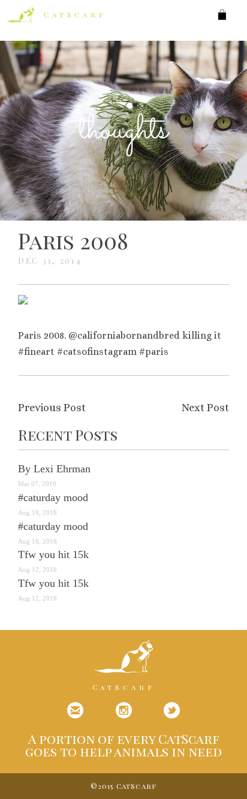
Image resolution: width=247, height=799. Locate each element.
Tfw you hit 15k (53, 554)
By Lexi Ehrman (54, 468)
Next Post (205, 408)
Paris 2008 (73, 240)
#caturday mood (53, 497)
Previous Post (52, 408)
